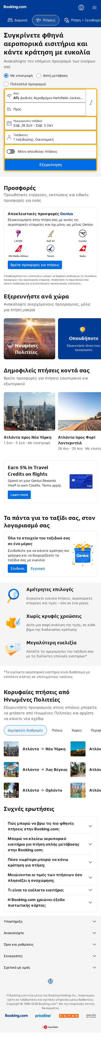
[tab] (25, 730)
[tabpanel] (50, 767)
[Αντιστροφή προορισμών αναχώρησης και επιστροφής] (91, 102)
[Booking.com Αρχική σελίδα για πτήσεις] (15, 7)
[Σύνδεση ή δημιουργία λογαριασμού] (81, 7)
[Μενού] (94, 7)
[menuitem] (17, 20)
